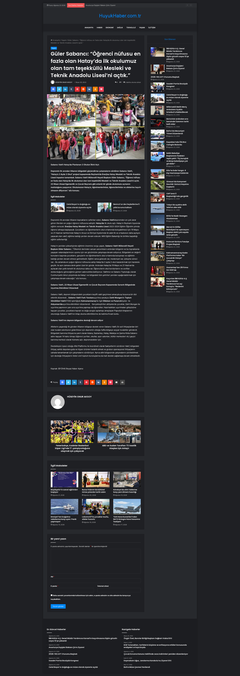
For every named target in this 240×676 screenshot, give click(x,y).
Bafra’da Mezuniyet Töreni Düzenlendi (175, 132)
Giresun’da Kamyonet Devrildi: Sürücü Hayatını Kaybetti (177, 184)
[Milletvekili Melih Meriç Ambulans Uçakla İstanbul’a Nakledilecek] (157, 110)
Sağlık (120, 28)
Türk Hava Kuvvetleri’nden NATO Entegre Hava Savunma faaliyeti (126, 519)
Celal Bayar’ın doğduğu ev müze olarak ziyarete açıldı (177, 97)
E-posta (54, 586)
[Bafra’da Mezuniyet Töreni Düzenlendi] (157, 134)
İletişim (151, 28)
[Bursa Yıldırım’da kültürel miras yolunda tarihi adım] (96, 479)
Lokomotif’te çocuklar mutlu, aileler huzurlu (95, 518)
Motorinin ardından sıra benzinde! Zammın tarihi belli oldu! (177, 121)
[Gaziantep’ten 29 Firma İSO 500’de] (157, 271)
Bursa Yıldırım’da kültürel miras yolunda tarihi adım (94, 490)
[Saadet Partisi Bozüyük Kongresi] (157, 87)
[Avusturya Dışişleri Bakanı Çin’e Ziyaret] (157, 69)
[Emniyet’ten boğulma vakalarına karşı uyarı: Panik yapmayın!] (64, 506)
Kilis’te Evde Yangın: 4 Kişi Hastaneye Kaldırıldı (177, 171)
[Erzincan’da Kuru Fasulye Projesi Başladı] (157, 245)
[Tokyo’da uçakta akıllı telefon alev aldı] (157, 208)
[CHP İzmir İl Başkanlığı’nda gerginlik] (157, 197)
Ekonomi (110, 28)
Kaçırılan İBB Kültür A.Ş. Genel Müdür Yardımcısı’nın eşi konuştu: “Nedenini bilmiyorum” (176, 283)
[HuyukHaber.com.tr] (120, 16)
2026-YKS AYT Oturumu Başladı (98, 5)
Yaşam (142, 28)
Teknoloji (131, 28)
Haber (99, 28)
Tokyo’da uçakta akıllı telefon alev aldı (176, 206)
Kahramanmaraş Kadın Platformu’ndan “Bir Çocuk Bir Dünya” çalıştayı (177, 257)
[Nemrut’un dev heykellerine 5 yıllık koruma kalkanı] (104, 207)
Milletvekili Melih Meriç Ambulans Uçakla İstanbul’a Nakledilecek (177, 109)
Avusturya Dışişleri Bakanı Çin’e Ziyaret (175, 67)
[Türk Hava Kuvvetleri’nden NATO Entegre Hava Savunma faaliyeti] (127, 506)
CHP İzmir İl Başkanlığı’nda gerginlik (177, 194)
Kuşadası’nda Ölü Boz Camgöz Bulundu (176, 143)
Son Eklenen (170, 39)
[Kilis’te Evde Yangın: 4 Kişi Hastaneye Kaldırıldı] (157, 174)
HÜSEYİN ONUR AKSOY (63, 82)
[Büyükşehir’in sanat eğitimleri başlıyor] (64, 479)
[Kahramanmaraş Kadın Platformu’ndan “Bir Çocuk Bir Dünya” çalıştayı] (157, 256)
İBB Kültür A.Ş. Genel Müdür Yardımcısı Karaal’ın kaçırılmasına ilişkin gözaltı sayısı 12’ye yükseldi (177, 53)
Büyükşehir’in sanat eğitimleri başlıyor (64, 490)
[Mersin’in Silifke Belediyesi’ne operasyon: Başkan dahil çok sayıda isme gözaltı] (157, 230)
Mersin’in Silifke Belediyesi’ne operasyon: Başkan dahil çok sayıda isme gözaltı (177, 231)
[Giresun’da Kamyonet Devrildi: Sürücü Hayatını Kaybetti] (157, 185)
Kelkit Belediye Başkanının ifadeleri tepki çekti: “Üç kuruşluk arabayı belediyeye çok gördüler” (177, 158)
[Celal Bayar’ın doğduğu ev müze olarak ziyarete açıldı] (58, 207)
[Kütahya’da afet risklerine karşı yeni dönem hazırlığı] (127, 479)
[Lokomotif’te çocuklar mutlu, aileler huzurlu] (96, 506)
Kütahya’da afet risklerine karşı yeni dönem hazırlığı (125, 490)
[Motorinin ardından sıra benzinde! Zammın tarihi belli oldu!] (157, 122)
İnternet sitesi (103, 586)
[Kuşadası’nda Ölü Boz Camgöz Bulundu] (157, 145)
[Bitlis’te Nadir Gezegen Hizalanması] (157, 219)
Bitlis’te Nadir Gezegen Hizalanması (176, 217)
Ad (52, 577)
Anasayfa (89, 28)
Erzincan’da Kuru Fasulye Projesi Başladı (177, 243)
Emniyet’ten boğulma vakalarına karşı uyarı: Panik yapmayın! (63, 519)
